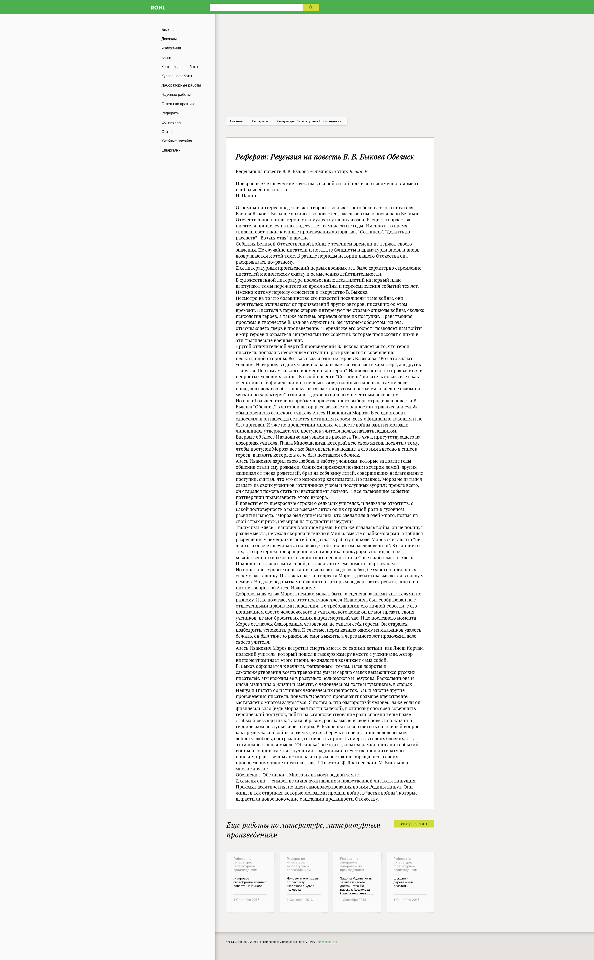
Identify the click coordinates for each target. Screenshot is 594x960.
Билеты (167, 30)
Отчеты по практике (178, 104)
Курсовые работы (176, 76)
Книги (166, 57)
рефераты (260, 121)
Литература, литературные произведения (309, 121)
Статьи (167, 132)
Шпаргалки (171, 150)
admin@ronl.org (327, 942)
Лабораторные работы (181, 85)
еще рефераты (414, 824)
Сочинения (171, 122)
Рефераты (170, 113)
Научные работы (176, 95)
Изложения (171, 48)
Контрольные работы (179, 67)
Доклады (169, 39)
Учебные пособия (176, 141)
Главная (236, 121)
